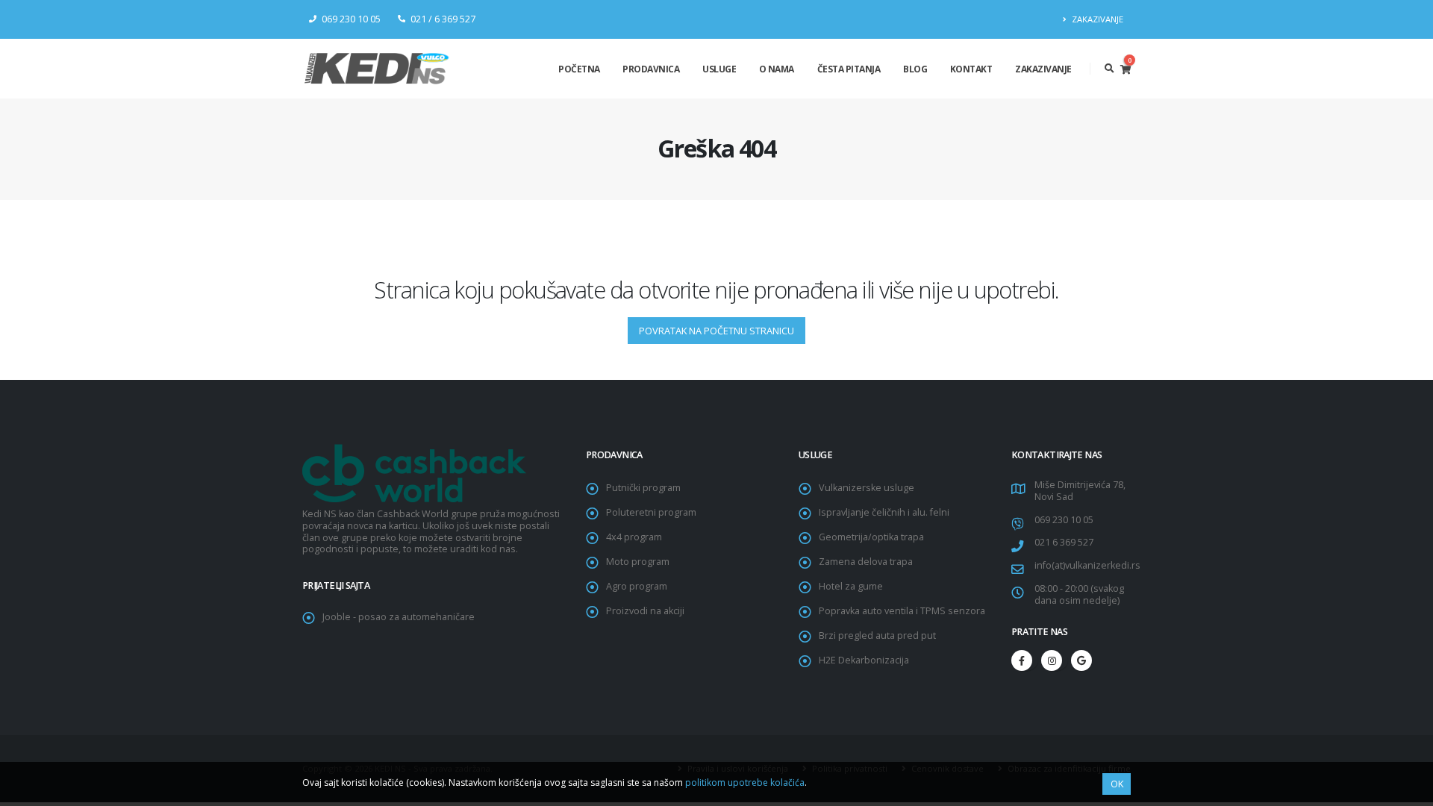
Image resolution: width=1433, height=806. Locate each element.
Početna (579, 69)
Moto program (637, 561)
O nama (776, 69)
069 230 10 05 (1063, 519)
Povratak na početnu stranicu (716, 330)
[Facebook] (1021, 660)
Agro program (636, 586)
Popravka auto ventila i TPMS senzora (902, 610)
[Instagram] (1051, 660)
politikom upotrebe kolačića (745, 782)
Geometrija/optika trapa (871, 537)
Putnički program (643, 487)
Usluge (719, 69)
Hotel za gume (851, 586)
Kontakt (971, 69)
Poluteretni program (651, 512)
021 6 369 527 (1063, 542)
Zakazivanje (1043, 69)
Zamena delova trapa (866, 561)
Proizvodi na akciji (645, 610)
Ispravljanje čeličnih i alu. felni (884, 512)
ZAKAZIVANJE (1096, 19)
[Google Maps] (1081, 660)
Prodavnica (650, 69)
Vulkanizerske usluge (866, 487)
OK (1117, 783)
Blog (915, 69)
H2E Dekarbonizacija (864, 660)
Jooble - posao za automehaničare (398, 616)
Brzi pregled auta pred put (877, 635)
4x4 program (634, 537)
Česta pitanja (849, 69)
